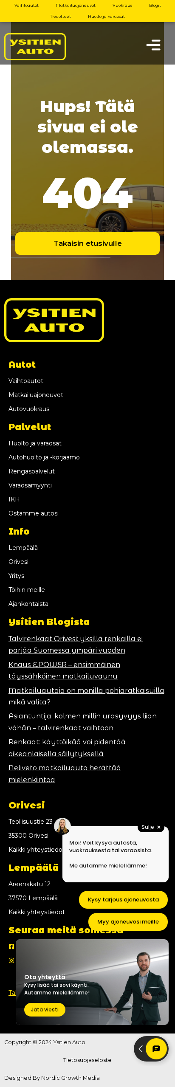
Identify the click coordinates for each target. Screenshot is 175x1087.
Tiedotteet (60, 16)
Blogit (155, 5)
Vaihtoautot (26, 5)
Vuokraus (122, 5)
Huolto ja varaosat (106, 16)
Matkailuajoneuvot (76, 5)
